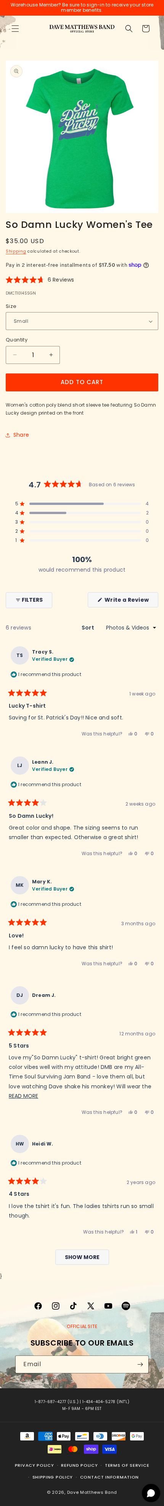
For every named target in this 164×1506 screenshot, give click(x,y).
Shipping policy (52, 1477)
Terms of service (127, 1465)
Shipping (16, 251)
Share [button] (21, 435)
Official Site (82, 1326)
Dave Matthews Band (92, 1492)
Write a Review (130, 601)
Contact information (109, 1477)
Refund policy (79, 1465)
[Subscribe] (140, 1364)
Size (11, 306)
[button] (15, 28)
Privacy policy (34, 1465)
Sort (88, 627)
